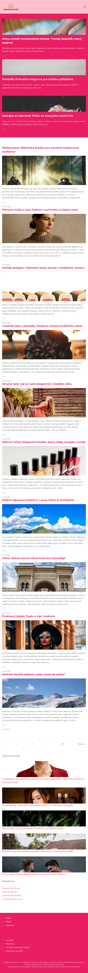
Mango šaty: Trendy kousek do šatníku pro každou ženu (32, 828)
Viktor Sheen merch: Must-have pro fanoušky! (33, 558)
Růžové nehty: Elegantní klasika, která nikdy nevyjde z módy (43, 442)
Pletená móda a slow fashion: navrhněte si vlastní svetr (40, 209)
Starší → (82, 744)
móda (4, 56)
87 (63, 744)
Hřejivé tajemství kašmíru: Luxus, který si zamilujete (38, 500)
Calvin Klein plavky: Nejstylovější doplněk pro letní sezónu (33, 874)
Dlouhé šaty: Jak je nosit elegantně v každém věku (37, 383)
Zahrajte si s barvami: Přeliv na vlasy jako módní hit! (37, 115)
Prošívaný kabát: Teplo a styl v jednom (28, 616)
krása (4, 318)
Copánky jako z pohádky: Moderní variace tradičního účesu (42, 325)
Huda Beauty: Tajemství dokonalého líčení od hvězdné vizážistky (37, 805)
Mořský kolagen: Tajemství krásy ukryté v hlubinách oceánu (43, 267)
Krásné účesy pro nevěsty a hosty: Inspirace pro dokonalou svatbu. (38, 851)
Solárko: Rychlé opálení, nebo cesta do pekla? (33, 674)
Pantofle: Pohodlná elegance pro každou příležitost (37, 79)
